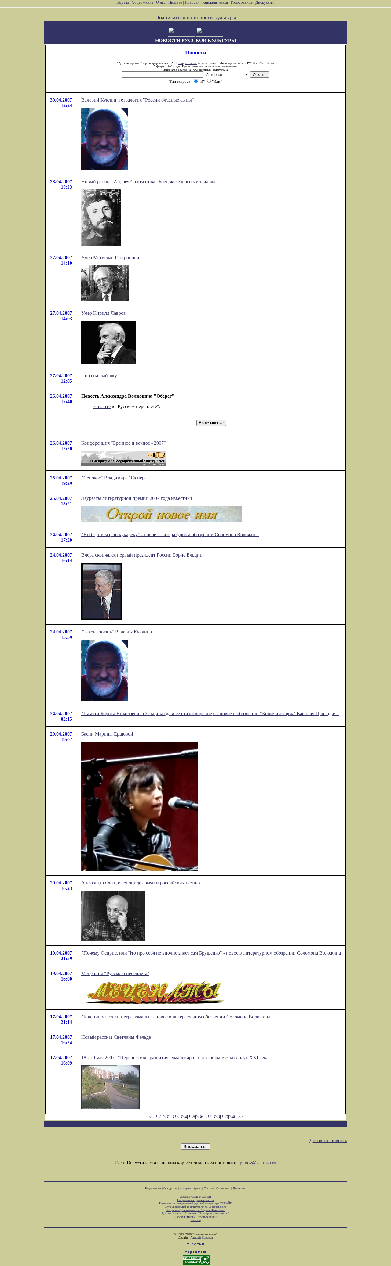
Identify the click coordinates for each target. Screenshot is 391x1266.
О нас (161, 2)
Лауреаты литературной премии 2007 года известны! (136, 498)
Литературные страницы (195, 1196)
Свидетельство (187, 63)
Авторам (185, 1188)
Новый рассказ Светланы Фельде (116, 1037)
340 (232, 1116)
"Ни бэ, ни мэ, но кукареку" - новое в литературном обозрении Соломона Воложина (170, 534)
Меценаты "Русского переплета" (115, 973)
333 (175, 1116)
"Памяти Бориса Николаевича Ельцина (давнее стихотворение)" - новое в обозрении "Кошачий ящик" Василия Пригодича (210, 713)
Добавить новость (328, 1140)
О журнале (170, 1188)
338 (216, 1116)
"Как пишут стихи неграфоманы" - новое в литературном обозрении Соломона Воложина (175, 1016)
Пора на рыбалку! (100, 375)
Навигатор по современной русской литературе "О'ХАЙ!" (195, 1203)
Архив (197, 1188)
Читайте (102, 406)
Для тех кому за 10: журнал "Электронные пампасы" (195, 1213)
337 (208, 1116)
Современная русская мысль (195, 1200)
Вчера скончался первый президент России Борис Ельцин (142, 555)
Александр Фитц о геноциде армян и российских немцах (141, 882)
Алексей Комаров (201, 1237)
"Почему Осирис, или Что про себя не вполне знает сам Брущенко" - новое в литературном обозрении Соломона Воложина (211, 953)
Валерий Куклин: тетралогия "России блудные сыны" (137, 99)
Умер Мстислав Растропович (111, 257)
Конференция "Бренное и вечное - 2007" (123, 443)
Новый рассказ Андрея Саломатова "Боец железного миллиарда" (149, 181)
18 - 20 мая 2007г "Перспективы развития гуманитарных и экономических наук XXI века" (176, 1057)
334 (183, 1116)
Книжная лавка (215, 2)
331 (158, 1116)
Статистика (223, 1188)
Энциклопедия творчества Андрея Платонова (195, 1210)
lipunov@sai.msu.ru (256, 1162)
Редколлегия (153, 1188)
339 (224, 1116)
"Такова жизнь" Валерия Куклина (116, 631)
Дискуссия (264, 2)
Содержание (142, 2)
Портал (122, 2)
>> (240, 1116)
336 (199, 1116)
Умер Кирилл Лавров (103, 313)
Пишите (175, 2)
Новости (192, 2)
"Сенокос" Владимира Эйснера (114, 477)
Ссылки (209, 1188)
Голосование (242, 2)
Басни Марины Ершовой (107, 734)
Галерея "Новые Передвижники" (196, 1216)
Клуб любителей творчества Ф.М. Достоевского (195, 1206)
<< (151, 1116)
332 (166, 1116)
